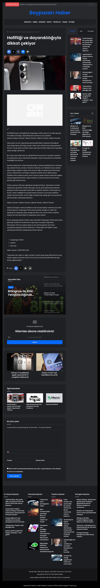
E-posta (10, 460)
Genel (11, 287)
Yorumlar (90, 31)
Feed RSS (53, 571)
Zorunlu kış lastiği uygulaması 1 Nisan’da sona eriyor (68, 560)
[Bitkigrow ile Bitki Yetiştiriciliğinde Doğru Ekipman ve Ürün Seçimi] (87, 121)
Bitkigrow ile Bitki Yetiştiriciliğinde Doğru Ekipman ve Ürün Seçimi (21, 293)
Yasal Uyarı (73, 585)
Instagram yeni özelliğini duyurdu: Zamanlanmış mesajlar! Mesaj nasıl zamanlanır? (45, 532)
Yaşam (64, 22)
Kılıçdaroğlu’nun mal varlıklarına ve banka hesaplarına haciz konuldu (69, 546)
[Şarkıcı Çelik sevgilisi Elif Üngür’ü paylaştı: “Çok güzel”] (75, 96)
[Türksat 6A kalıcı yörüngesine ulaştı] (33, 502)
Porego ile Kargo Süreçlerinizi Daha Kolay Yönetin (86, 152)
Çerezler (50, 585)
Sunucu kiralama (52, 404)
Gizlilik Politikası (41, 585)
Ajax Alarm (49, 577)
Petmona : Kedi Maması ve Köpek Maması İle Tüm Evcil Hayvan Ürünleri (74, 154)
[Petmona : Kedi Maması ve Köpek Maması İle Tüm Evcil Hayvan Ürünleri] (75, 143)
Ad (8, 452)
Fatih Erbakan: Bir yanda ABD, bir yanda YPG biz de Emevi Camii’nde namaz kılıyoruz (88, 44)
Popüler (72, 31)
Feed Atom (60, 571)
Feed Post (68, 571)
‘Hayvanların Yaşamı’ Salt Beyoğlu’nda (87, 88)
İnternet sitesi (40, 460)
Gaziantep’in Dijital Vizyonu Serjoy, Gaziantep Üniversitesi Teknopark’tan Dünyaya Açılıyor (88, 61)
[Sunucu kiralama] (54, 398)
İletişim (71, 22)
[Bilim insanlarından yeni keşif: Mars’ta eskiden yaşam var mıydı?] (33, 512)
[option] (35, 294)
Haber (35, 22)
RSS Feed (41, 571)
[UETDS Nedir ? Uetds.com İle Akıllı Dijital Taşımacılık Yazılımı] (15, 398)
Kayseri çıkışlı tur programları (61, 577)
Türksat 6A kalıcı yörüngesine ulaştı (44, 503)
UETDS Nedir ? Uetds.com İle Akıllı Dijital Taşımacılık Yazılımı (14, 407)
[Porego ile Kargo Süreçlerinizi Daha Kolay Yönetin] (87, 143)
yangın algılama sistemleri (37, 577)
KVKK (55, 585)
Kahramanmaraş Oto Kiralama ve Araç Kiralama (34, 406)
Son (81, 31)
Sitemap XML (33, 571)
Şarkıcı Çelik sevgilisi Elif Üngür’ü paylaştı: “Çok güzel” (88, 98)
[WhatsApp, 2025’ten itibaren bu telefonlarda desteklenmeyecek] (33, 546)
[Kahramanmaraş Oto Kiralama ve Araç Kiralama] (34, 398)
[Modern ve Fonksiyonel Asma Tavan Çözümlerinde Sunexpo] (75, 121)
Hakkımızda (27, 585)
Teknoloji (57, 22)
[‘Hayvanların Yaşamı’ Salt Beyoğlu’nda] (75, 88)
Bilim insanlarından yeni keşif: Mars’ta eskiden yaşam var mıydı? (45, 515)
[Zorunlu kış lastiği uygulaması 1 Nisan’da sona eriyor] (56, 558)
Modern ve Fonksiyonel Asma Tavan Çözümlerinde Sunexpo (38, 4)
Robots (47, 571)
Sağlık (49, 22)
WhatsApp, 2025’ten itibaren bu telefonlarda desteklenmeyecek (47, 547)
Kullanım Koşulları (63, 585)
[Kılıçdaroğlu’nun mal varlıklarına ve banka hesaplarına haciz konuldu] (75, 75)
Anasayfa (27, 22)
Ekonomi (42, 22)
